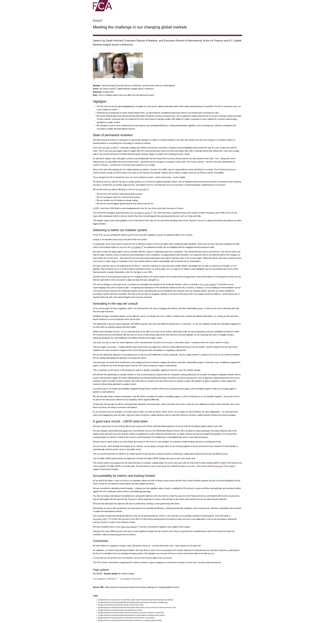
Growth (98, 20)
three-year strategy (130, 527)
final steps (219, 466)
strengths (144, 189)
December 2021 (101, 519)
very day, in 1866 (110, 147)
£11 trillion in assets (143, 213)
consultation (137, 247)
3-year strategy (210, 284)
